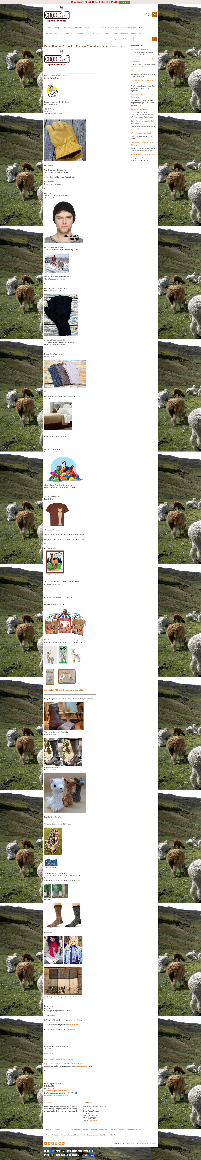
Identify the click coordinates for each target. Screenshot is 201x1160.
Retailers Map (74, 1020)
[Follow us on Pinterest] (52, 1139)
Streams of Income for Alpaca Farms (143, 67)
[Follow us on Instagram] (56, 1139)
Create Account (125, 35)
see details (77, 1016)
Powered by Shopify (150, 1139)
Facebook (93, 1116)
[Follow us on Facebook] (45, 1139)
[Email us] (63, 1139)
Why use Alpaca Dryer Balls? (141, 129)
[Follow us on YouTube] (60, 1139)
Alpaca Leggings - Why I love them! (143, 150)
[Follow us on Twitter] (49, 1139)
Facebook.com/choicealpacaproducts (56, 1091)
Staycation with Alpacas (139, 105)
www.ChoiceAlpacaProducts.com (56, 1087)
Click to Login (112, 35)
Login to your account (52, 1060)
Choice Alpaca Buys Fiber (140, 45)
